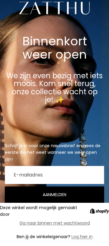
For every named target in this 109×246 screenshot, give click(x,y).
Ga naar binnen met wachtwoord (54, 223)
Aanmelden (54, 195)
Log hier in (82, 237)
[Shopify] (99, 211)
